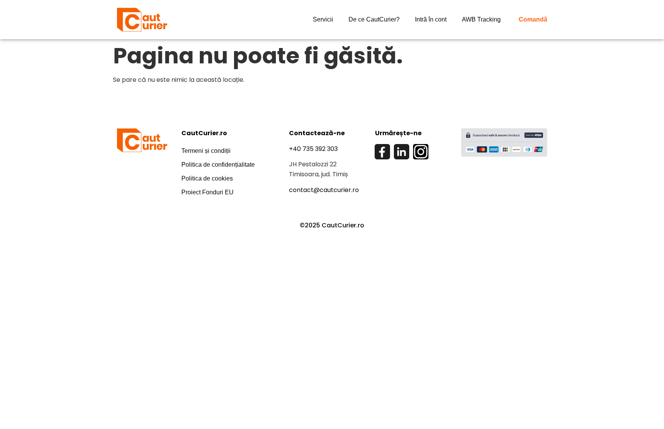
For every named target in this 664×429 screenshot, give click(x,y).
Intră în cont (431, 19)
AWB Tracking (481, 19)
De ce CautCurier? (374, 19)
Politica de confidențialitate (218, 164)
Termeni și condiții (206, 150)
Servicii (323, 19)
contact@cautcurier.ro (324, 190)
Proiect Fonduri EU (207, 192)
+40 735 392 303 (313, 148)
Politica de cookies (207, 178)
